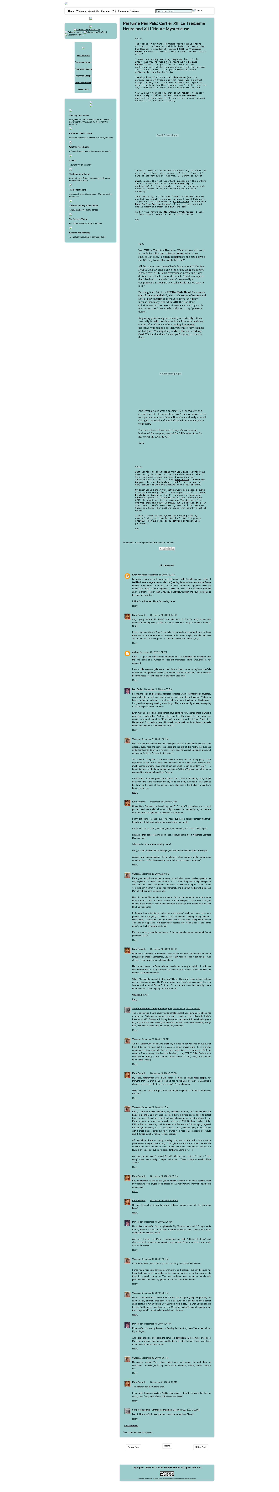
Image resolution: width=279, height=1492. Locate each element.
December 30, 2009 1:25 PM (154, 1293)
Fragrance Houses (83, 69)
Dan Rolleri (137, 689)
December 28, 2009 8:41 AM (163, 802)
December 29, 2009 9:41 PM (154, 1107)
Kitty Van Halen (139, 575)
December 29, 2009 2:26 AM (186, 1008)
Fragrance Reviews (128, 11)
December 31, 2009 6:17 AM (163, 1382)
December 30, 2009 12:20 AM (158, 1222)
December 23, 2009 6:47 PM (163, 615)
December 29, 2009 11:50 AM (155, 1039)
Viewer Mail (83, 89)
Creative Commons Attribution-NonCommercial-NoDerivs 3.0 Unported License (175, 1478)
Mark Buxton (182, 479)
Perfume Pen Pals (83, 82)
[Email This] (160, 548)
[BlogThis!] (163, 548)
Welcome (81, 11)
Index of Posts (83, 55)
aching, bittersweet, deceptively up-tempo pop (166, 326)
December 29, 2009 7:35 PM (163, 1073)
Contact (105, 11)
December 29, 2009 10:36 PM (164, 1200)
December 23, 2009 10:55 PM (158, 689)
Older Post (200, 1447)
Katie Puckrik (138, 615)
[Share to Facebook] (170, 548)
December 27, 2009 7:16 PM (154, 739)
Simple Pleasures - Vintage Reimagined (152, 1008)
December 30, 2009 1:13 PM (154, 1259)
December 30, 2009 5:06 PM (154, 1358)
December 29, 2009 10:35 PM (164, 1176)
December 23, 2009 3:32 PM (161, 575)
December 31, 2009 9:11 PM (186, 1410)
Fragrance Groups (83, 76)
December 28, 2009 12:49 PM (155, 874)
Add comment (131, 1425)
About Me (93, 11)
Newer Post (133, 1447)
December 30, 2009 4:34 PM (157, 1324)
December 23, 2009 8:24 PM (153, 652)
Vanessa (136, 739)
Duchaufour (163, 482)
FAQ (114, 11)
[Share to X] (167, 548)
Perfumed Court (174, 44)
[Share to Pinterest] (173, 548)
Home (71, 11)
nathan (135, 652)
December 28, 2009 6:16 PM (163, 949)
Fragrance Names (83, 62)
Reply (135, 606)
